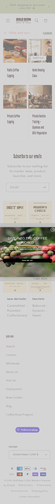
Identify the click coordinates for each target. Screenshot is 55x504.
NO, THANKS (27, 266)
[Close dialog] (52, 229)
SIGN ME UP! (27, 260)
